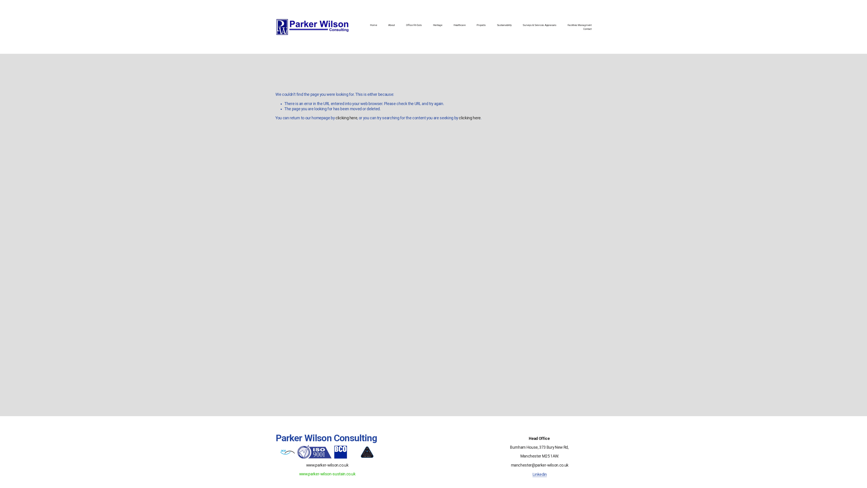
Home (373, 25)
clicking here (346, 118)
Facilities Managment (580, 25)
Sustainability (504, 25)
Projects (481, 25)
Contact (587, 28)
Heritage (437, 25)
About (391, 25)
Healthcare (460, 25)
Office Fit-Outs (414, 25)
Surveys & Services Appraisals (539, 25)
